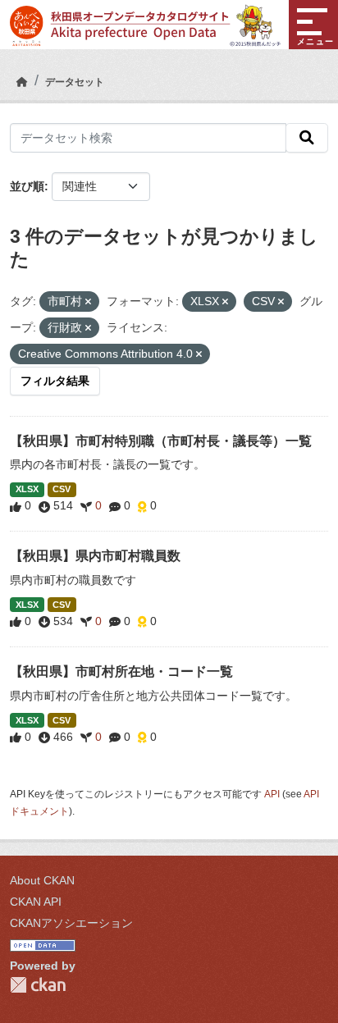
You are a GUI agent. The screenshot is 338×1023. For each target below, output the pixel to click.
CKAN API (36, 901)
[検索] (306, 138)
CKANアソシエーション (71, 922)
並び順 (27, 186)
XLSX (27, 489)
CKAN (38, 984)
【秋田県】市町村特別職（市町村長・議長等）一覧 (161, 441)
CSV (62, 489)
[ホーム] (22, 82)
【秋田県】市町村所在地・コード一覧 (121, 671)
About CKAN (42, 880)
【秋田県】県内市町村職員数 (95, 556)
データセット (74, 82)
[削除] (88, 302)
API (272, 794)
